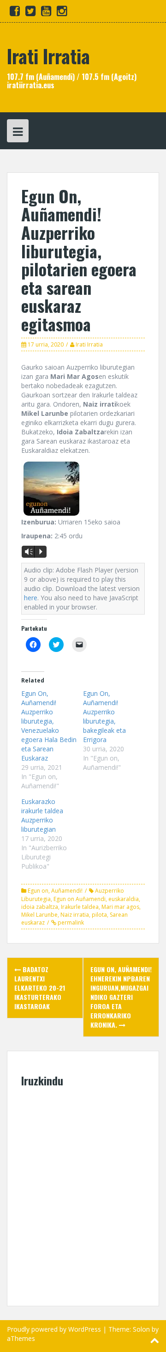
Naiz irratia (74, 915)
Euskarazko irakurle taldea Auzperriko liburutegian (42, 815)
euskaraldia (123, 899)
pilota (99, 915)
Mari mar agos (120, 907)
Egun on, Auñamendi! (55, 891)
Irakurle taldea (80, 907)
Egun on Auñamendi (79, 899)
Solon (141, 1329)
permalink (70, 922)
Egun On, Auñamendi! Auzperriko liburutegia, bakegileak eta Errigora (104, 716)
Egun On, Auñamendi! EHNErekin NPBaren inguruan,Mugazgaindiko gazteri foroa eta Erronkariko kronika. (121, 996)
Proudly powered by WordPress (54, 1329)
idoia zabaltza (39, 907)
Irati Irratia (48, 56)
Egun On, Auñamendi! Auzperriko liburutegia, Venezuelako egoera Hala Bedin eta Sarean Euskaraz (49, 725)
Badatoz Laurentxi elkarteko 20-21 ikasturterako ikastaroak (39, 987)
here (30, 597)
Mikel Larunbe (39, 915)
